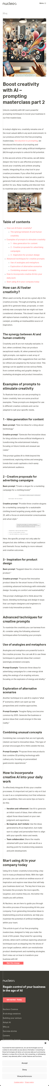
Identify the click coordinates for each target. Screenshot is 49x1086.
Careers (6, 1036)
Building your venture (12, 1018)
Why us (6, 1027)
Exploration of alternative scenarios (26, 266)
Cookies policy (19, 1082)
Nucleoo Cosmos (10, 1009)
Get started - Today (14, 1000)
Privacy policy (29, 1082)
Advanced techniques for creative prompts (25, 259)
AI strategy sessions (12, 1014)
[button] (45, 1043)
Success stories (10, 1031)
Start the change (13, 963)
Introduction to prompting (26, 141)
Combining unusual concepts (23, 270)
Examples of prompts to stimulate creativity (26, 240)
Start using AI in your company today (23, 282)
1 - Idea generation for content (23, 243)
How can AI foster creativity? (19, 228)
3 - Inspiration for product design (25, 255)
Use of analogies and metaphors (24, 263)
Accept (24, 1063)
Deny (24, 1070)
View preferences (24, 1076)
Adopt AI (7, 1022)
